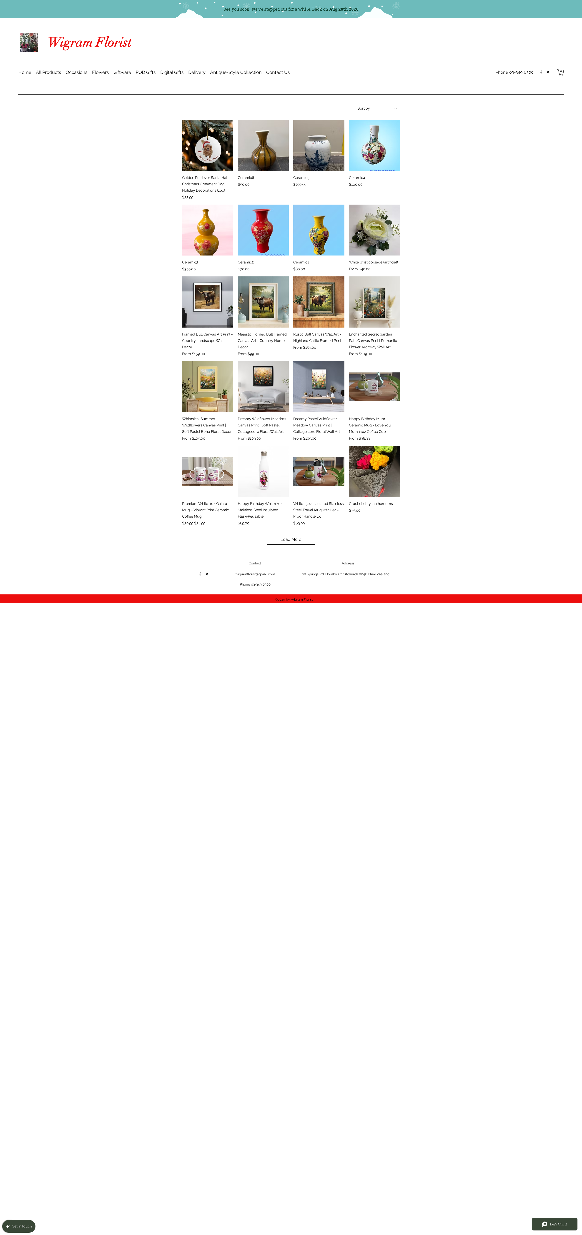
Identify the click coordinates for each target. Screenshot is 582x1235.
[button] (76, 72)
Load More (291, 539)
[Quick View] (207, 145)
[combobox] (377, 108)
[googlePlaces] (548, 72)
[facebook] (541, 72)
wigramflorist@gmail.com (255, 574)
